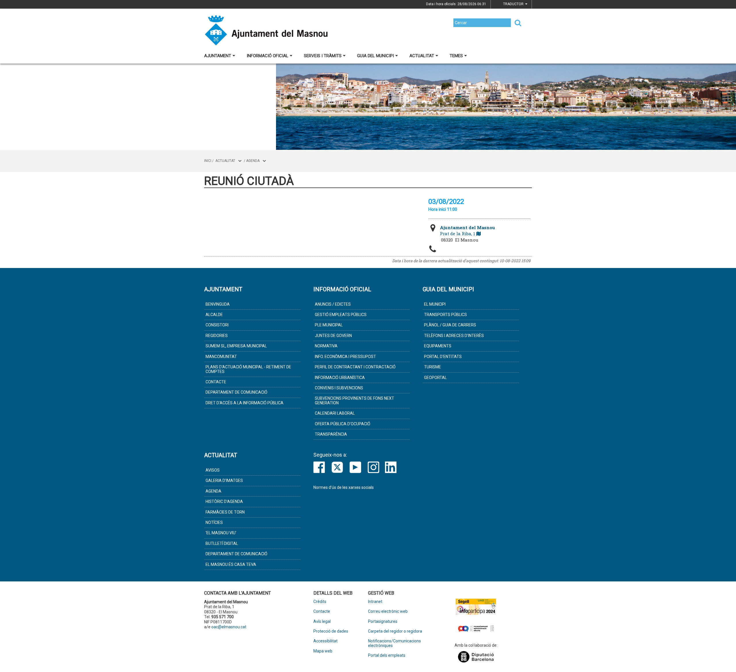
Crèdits (319, 602)
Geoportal (435, 377)
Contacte (216, 382)
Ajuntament (217, 55)
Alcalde (214, 314)
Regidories (217, 335)
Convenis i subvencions (339, 388)
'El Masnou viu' (221, 533)
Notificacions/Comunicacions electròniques (394, 643)
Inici (207, 161)
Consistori (217, 325)
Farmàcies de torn (225, 512)
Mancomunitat (221, 356)
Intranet (375, 602)
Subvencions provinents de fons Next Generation (354, 400)
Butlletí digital (222, 543)
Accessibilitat (325, 641)
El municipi (435, 304)
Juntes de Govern (333, 335)
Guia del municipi (375, 55)
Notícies (214, 522)
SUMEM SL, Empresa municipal (236, 346)
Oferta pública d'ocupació (342, 424)
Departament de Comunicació (236, 392)
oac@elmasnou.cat (228, 627)
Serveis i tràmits (323, 55)
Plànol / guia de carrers (450, 325)
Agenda (253, 161)
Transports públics (445, 314)
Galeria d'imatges (224, 480)
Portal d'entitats (443, 356)
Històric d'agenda (224, 501)
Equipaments (437, 346)
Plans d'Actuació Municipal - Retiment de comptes (248, 369)
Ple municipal (329, 325)
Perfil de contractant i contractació (355, 367)
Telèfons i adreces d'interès (454, 335)
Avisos (213, 470)
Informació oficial (267, 55)
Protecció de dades (330, 631)
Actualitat (421, 55)
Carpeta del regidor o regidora (395, 631)
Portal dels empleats (386, 655)
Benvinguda (218, 304)
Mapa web (322, 651)
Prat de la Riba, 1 (467, 230)
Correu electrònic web (388, 611)
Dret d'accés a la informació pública (244, 403)
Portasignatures (382, 621)
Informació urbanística (340, 377)
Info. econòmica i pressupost (345, 356)
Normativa (326, 346)
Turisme (432, 367)
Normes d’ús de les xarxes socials (343, 487)
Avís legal (322, 621)
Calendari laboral (335, 413)
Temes (456, 55)
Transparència (331, 434)
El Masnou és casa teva (231, 564)
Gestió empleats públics (341, 314)
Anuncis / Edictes (333, 304)
